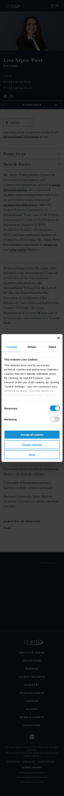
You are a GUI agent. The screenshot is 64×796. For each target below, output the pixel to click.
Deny (32, 454)
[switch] (55, 419)
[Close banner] (58, 338)
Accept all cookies (32, 434)
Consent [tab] (11, 346)
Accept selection (32, 444)
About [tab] (52, 346)
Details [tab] (32, 346)
